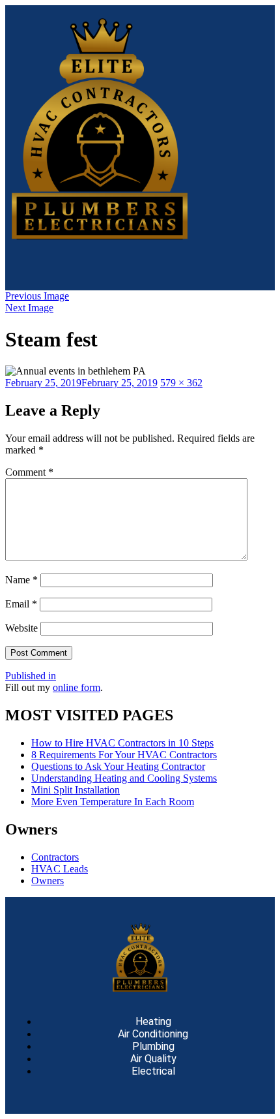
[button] (140, 265)
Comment (29, 472)
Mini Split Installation (75, 789)
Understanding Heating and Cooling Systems (124, 778)
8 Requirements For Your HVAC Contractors (124, 754)
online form (76, 687)
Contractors (55, 857)
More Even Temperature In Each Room (112, 801)
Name (21, 579)
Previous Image (37, 295)
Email (21, 603)
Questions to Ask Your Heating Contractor (118, 766)
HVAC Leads (59, 868)
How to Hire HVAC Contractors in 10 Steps (122, 742)
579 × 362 (181, 382)
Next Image (29, 307)
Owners (47, 880)
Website (21, 628)
